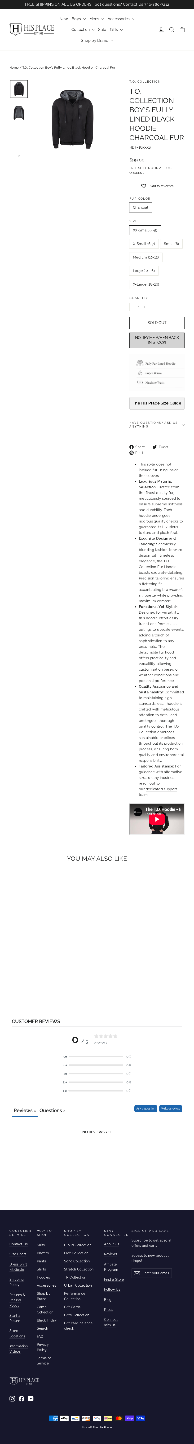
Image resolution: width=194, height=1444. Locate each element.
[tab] (52, 1111)
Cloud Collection (77, 1245)
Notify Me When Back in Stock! (157, 340)
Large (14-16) (144, 271)
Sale (102, 29)
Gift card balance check (78, 1325)
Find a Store (114, 1279)
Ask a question (145, 1108)
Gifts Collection (76, 1315)
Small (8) (171, 244)
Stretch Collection (79, 1269)
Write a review (170, 1108)
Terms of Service (44, 1360)
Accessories (119, 19)
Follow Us (112, 1289)
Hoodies (43, 1277)
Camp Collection (45, 1309)
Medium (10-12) (146, 257)
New (64, 19)
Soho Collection (77, 1261)
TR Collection (75, 1277)
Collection (81, 29)
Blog (107, 1300)
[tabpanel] (97, 1152)
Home (14, 67)
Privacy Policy (43, 1347)
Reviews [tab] (25, 1110)
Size (133, 221)
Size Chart (17, 1254)
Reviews (110, 1254)
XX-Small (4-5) (145, 230)
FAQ (40, 1336)
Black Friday (47, 1320)
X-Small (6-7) (144, 244)
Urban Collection (78, 1285)
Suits (41, 1245)
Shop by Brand (95, 40)
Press (108, 1310)
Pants (41, 1261)
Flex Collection (76, 1253)
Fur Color (140, 198)
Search (42, 1328)
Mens (94, 19)
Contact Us (18, 1244)
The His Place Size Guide (157, 403)
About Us (111, 1244)
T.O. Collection (145, 81)
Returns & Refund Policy (17, 1300)
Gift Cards (72, 1307)
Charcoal (140, 207)
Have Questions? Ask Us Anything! (153, 424)
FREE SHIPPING (141, 168)
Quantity (138, 298)
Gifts (114, 29)
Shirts (41, 1269)
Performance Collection (74, 1296)
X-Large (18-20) (146, 284)
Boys (77, 19)
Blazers (43, 1253)
